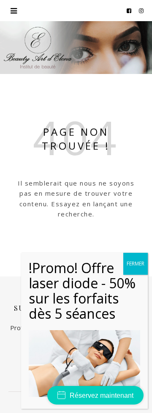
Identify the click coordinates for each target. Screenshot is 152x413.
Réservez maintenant (101, 395)
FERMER (135, 263)
